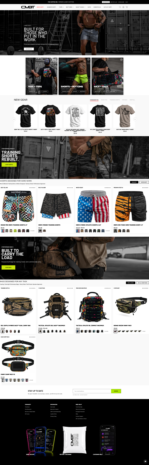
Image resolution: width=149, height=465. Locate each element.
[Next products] (135, 119)
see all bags (131, 282)
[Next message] (100, 2)
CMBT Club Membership (55, 411)
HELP (126, 2)
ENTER (116, 391)
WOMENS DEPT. (144, 182)
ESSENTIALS (97, 7)
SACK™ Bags (80, 7)
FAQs (77, 414)
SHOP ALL (132, 100)
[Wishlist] (145, 461)
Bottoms (69, 7)
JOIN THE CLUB (113, 2)
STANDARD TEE (94, 100)
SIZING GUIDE (121, 2)
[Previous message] (22, 2)
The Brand (27, 407)
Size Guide (52, 407)
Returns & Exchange (80, 409)
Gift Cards (27, 414)
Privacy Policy (53, 416)
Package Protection (80, 411)
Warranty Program (54, 409)
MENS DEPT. (134, 182)
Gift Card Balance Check (81, 418)
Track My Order (79, 407)
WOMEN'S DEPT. (51, 7)
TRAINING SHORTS (115, 100)
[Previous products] (14, 119)
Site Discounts (28, 409)
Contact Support (79, 416)
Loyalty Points (53, 414)
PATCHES (124, 100)
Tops (60, 7)
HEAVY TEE (104, 100)
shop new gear (29, 48)
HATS (89, 7)
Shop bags (8, 267)
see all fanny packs (142, 282)
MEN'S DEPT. (40, 7)
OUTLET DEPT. (108, 7)
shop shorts (9, 164)
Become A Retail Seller (30, 411)
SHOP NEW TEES (106, 2)
